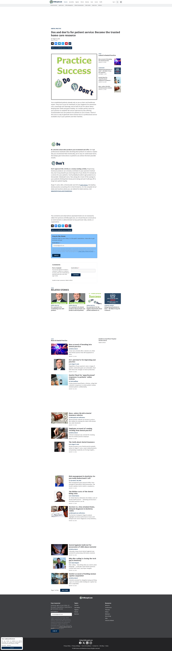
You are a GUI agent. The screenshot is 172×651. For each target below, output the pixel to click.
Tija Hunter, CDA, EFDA (75, 480)
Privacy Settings (76, 646)
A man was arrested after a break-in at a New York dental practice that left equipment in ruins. (82, 352)
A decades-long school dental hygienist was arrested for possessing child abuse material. (82, 552)
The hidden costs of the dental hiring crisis (81, 492)
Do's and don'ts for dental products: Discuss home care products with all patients (77, 308)
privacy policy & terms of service (86, 251)
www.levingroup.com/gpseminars (61, 191)
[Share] (56, 43)
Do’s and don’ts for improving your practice (82, 361)
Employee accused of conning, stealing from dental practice (80, 429)
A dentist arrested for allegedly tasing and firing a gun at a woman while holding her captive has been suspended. (83, 581)
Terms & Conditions (86, 646)
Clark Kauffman (74, 381)
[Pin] (66, 43)
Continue (76, 274)
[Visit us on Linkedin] (87, 643)
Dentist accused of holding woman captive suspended (82, 575)
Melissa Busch (74, 348)
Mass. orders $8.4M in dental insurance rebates (105, 87)
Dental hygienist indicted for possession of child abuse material (82, 546)
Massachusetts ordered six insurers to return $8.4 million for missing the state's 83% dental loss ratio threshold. (82, 421)
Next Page (65, 590)
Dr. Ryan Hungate (74, 562)
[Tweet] (63, 43)
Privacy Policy (67, 646)
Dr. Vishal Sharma (74, 495)
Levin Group (84, 185)
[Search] (117, 2)
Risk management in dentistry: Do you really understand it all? (82, 477)
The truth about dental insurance (82, 442)
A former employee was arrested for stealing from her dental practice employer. (82, 435)
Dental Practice (56, 28)
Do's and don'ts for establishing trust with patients (57, 308)
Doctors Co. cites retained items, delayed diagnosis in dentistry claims (82, 509)
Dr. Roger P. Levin (55, 38)
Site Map (102, 646)
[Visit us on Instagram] (90, 643)
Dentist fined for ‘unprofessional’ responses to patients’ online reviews (105, 79)
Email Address (56, 242)
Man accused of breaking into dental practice (105, 59)
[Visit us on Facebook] (80, 643)
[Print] (52, 43)
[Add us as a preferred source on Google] (70, 43)
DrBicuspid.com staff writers (77, 417)
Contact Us (95, 646)
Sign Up (56, 255)
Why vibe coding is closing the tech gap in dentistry (82, 559)
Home (106, 646)
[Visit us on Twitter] (84, 643)
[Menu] (121, 2)
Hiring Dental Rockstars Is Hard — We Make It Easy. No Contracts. (105, 71)
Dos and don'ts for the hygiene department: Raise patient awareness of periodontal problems (94, 308)
